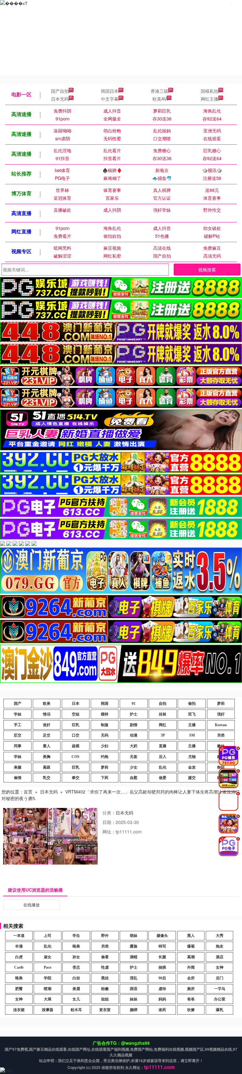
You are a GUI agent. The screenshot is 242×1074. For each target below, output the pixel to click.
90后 (162, 978)
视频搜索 (207, 269)
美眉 (76, 989)
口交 (75, 735)
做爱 (162, 778)
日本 (75, 703)
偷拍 (192, 703)
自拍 (162, 703)
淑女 (47, 957)
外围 (191, 967)
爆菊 (191, 946)
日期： (109, 822)
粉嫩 (105, 989)
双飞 (192, 714)
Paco (47, 967)
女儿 (76, 999)
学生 (76, 935)
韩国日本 (109, 91)
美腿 (17, 767)
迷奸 (46, 725)
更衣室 (105, 1010)
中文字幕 (109, 99)
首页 (28, 791)
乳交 (46, 778)
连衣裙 (19, 1010)
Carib (19, 967)
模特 (104, 714)
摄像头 (162, 935)
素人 (46, 746)
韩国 (104, 703)
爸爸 (191, 999)
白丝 (76, 978)
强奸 (221, 714)
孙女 (76, 957)
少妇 (104, 746)
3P (163, 735)
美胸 (46, 756)
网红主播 (209, 99)
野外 (105, 935)
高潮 (191, 957)
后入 (162, 756)
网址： (109, 831)
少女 (133, 767)
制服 (104, 725)
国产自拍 (60, 91)
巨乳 (75, 725)
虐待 (162, 989)
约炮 (104, 756)
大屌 (47, 999)
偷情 (17, 778)
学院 (47, 978)
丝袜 (162, 714)
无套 (133, 756)
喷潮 (47, 989)
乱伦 (162, 767)
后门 (219, 978)
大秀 (219, 935)
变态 (76, 967)
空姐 (75, 714)
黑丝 (105, 978)
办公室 (219, 999)
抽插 (162, 967)
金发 (192, 767)
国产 (17, 703)
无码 (104, 735)
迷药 (162, 1010)
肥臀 (19, 989)
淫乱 (133, 978)
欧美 (46, 703)
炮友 (219, 946)
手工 (17, 725)
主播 (192, 725)
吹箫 (191, 1010)
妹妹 (133, 999)
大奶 (133, 746)
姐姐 (105, 999)
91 (133, 703)
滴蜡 (133, 957)
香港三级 (159, 91)
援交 (192, 778)
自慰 (133, 778)
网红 (162, 725)
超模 (75, 746)
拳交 (75, 778)
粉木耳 (76, 1010)
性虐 (105, 967)
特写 (162, 946)
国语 (133, 989)
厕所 (191, 989)
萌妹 (133, 935)
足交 (46, 735)
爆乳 (219, 1010)
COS (75, 756)
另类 (221, 735)
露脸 (133, 946)
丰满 (19, 946)
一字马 (219, 989)
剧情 (133, 725)
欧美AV (160, 99)
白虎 (19, 957)
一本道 (19, 935)
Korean (221, 725)
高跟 (46, 767)
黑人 (191, 935)
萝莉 (221, 703)
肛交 (17, 735)
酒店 (219, 957)
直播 (162, 746)
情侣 (46, 714)
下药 (104, 778)
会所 (191, 978)
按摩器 (47, 1010)
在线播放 (31, 905)
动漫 (133, 735)
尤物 (192, 756)
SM (192, 735)
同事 (17, 746)
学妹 (17, 714)
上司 (47, 935)
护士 (133, 714)
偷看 (105, 957)
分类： (109, 813)
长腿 (162, 957)
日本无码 (60, 99)
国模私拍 (209, 91)
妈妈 (162, 999)
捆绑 (133, 1010)
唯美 (76, 946)
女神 (219, 967)
